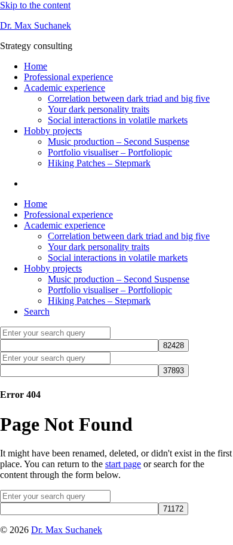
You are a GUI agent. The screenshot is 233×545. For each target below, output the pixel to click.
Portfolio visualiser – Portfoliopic (110, 152)
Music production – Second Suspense (118, 141)
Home (35, 66)
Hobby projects (53, 131)
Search (37, 311)
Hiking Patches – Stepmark (99, 163)
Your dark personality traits (98, 109)
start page (123, 464)
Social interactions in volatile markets (118, 120)
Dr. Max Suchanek (35, 25)
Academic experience (64, 88)
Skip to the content (35, 5)
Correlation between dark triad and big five (129, 98)
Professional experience (68, 77)
